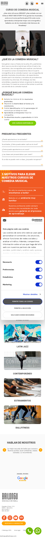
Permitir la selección (22, 308)
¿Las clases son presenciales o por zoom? (17, 154)
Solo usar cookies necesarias (22, 315)
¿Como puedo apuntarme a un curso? (15, 149)
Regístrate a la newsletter (14, 523)
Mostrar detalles (30, 294)
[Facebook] (4, 517)
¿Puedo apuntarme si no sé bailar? (14, 139)
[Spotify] (21, 517)
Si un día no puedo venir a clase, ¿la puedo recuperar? (22, 159)
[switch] (38, 271)
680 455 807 (5, 511)
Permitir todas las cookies (22, 301)
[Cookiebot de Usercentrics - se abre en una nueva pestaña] (32, 220)
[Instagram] (10, 517)
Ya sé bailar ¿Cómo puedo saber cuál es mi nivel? (20, 144)
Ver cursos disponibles (22, 123)
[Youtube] (15, 517)
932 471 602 (5, 509)
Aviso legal (17, 530)
